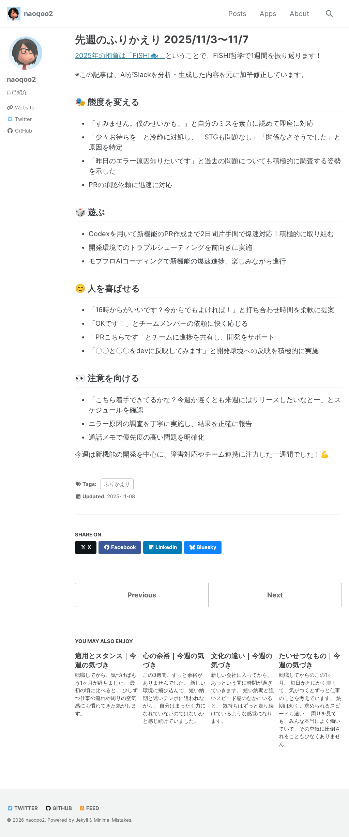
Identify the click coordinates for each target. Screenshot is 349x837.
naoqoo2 (38, 14)
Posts (237, 14)
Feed (92, 808)
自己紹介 (17, 92)
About (299, 14)
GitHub (61, 808)
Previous (141, 595)
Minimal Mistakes (112, 820)
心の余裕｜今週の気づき (173, 660)
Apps (268, 14)
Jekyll (82, 820)
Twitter (25, 808)
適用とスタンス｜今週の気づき (105, 660)
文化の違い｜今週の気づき (241, 660)
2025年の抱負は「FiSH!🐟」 (120, 55)
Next (275, 595)
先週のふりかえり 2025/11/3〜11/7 (162, 39)
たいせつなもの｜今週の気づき (309, 660)
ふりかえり (117, 484)
